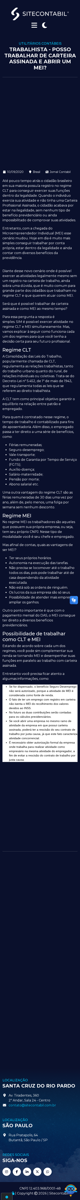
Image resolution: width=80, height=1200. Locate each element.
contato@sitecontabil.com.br (32, 1105)
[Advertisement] (40, 123)
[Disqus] (40, 909)
